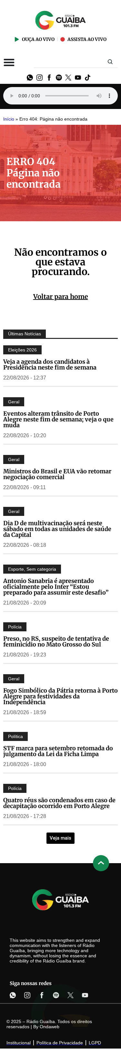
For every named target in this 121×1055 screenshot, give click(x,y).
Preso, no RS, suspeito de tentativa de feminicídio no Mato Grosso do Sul (56, 641)
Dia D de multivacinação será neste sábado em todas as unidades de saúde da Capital (57, 528)
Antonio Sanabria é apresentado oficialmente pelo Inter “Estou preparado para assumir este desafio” (56, 586)
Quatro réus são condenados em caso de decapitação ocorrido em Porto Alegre (59, 803)
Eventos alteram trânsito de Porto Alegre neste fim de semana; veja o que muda (58, 419)
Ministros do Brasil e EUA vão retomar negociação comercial (57, 474)
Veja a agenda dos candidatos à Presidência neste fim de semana (49, 364)
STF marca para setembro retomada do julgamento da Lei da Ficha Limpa (58, 751)
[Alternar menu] (9, 62)
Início (8, 119)
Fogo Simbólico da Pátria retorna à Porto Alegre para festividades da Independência (60, 696)
